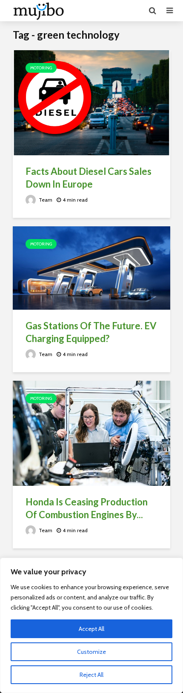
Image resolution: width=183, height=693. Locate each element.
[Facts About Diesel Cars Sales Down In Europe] (91, 102)
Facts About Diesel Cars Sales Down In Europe (89, 177)
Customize (91, 652)
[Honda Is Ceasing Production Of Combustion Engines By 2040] (91, 433)
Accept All (91, 629)
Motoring (41, 68)
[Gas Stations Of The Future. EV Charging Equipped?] (91, 267)
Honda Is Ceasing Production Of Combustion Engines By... (87, 508)
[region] (91, 625)
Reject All (91, 675)
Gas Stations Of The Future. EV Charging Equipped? (91, 332)
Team (44, 200)
